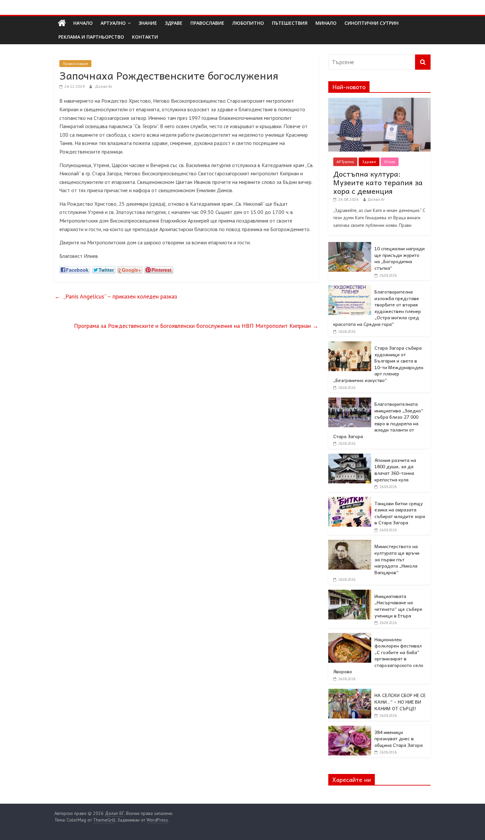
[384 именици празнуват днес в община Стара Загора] (349, 729)
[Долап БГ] (61, 23)
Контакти (145, 37)
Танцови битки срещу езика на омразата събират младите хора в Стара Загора (399, 513)
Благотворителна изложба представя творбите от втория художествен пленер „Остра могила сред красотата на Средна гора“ (377, 308)
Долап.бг (104, 86)
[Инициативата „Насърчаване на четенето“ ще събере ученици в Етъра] (349, 593)
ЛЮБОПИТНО (248, 23)
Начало (83, 23)
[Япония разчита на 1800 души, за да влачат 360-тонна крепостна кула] (349, 457)
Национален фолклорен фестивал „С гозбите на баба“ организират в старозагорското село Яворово (378, 655)
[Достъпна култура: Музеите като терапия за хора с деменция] (379, 101)
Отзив (389, 161)
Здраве (369, 161)
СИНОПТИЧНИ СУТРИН (371, 23)
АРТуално (113, 23)
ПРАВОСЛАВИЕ (207, 23)
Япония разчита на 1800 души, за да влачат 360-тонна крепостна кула (395, 469)
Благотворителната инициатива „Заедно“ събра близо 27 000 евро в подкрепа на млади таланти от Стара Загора (378, 420)
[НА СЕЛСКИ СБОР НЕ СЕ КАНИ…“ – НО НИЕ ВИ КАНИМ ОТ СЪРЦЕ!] (349, 692)
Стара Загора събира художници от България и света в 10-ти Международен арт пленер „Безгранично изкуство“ (378, 364)
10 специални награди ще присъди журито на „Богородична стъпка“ (399, 258)
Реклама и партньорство (91, 37)
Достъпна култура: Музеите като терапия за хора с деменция (378, 182)
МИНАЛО (326, 23)
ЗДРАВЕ (173, 23)
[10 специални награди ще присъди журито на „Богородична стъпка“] (349, 246)
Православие (75, 63)
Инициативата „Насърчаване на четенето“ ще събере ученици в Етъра (398, 605)
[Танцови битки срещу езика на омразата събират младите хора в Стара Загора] (349, 501)
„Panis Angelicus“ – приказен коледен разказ (115, 296)
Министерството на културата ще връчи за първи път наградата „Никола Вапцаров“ (396, 559)
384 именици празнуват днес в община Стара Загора (398, 738)
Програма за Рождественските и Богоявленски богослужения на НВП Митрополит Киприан (196, 326)
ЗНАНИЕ (148, 23)
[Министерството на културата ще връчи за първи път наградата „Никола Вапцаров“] (349, 543)
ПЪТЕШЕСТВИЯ (289, 23)
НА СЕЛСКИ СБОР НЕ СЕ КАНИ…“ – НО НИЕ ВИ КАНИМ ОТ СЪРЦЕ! (400, 701)
